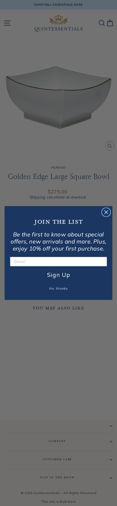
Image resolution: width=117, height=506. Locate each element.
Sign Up (58, 274)
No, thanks (58, 288)
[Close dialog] (106, 212)
